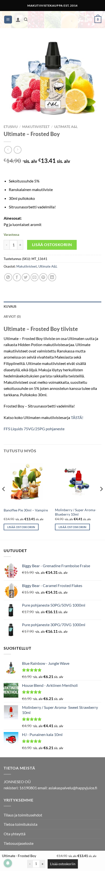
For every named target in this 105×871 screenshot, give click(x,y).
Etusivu (11, 127)
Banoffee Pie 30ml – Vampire (26, 510)
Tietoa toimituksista (20, 824)
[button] (8, 20)
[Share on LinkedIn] (52, 277)
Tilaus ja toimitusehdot (23, 815)
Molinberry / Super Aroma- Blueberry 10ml (75, 512)
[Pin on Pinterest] (43, 277)
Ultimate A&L (66, 127)
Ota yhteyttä (14, 833)
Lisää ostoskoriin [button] (21, 527)
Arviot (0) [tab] (12, 316)
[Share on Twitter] (26, 277)
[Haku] (26, 19)
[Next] (101, 498)
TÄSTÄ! (77, 417)
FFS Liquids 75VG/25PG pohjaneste (34, 428)
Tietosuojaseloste (18, 843)
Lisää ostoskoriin (52, 244)
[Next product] (8, 150)
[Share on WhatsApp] (8, 277)
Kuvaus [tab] (10, 306)
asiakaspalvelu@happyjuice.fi (72, 787)
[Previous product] (17, 150)
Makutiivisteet (36, 127)
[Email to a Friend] (35, 277)
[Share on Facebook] (17, 277)
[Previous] (4, 498)
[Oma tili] (18, 19)
